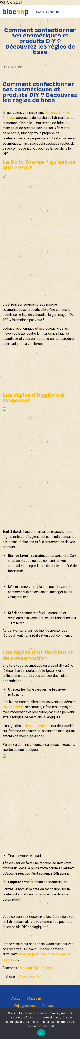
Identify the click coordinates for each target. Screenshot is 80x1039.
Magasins (34, 998)
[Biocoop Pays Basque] (31, 12)
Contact (48, 1006)
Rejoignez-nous (26, 1006)
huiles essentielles (36, 726)
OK (41, 1032)
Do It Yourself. (13, 707)
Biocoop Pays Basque (36, 968)
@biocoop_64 (30, 976)
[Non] (75, 1023)
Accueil (16, 998)
